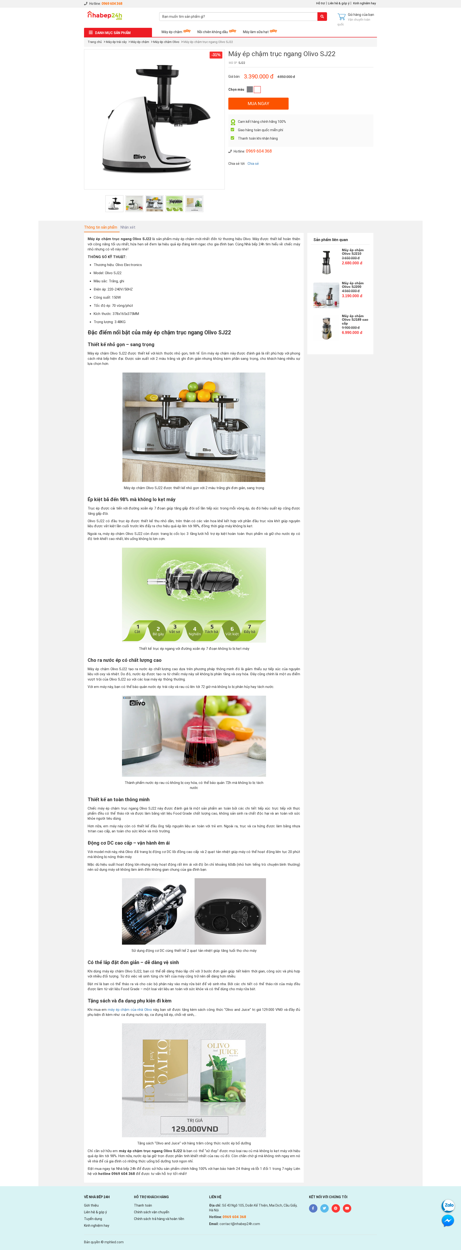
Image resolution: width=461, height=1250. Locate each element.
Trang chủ (95, 42)
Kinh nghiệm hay (364, 3)
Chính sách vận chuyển (151, 1212)
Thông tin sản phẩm (100, 227)
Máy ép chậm (172, 32)
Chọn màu (236, 89)
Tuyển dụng (93, 1219)
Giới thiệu (91, 1205)
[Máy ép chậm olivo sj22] (114, 203)
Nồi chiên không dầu (212, 32)
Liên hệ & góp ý (338, 3)
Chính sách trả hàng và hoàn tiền (159, 1219)
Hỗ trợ (320, 3)
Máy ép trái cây (116, 42)
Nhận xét (127, 227)
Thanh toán (143, 1205)
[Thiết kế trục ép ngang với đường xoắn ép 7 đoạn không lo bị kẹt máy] (174, 203)
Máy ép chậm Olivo (166, 42)
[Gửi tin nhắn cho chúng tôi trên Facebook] (448, 1220)
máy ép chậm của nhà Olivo (130, 1009)
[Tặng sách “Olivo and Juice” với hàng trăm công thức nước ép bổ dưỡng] (194, 203)
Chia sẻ (253, 164)
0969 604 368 (112, 4)
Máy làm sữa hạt (256, 32)
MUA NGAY (258, 103)
